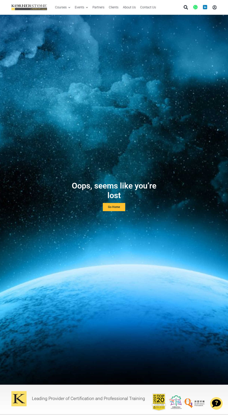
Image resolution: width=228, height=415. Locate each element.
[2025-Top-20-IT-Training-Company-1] (159, 394)
